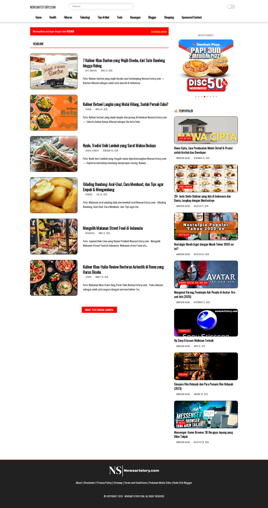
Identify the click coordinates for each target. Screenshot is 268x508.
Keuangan (135, 17)
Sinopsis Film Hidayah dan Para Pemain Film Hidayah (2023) (203, 386)
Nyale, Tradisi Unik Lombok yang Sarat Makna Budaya (119, 145)
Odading (88, 194)
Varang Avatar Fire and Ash (193, 282)
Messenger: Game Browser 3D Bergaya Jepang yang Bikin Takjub (203, 434)
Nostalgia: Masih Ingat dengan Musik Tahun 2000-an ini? (204, 246)
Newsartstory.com (42, 7)
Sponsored (90, 233)
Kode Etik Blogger (182, 483)
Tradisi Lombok (92, 150)
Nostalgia (184, 234)
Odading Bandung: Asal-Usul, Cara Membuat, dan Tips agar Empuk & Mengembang (123, 187)
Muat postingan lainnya (99, 310)
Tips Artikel (103, 17)
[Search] (130, 6)
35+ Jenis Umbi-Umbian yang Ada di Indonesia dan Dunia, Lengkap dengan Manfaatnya (202, 198)
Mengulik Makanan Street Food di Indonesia (113, 228)
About (79, 483)
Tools (119, 17)
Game (38, 17)
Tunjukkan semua (159, 31)
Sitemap (117, 483)
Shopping (169, 17)
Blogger (152, 17)
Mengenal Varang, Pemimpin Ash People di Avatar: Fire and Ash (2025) (204, 294)
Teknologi (84, 17)
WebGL (182, 422)
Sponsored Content (191, 17)
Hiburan (67, 17)
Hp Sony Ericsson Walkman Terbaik (193, 340)
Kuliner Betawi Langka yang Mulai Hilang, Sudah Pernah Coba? (125, 104)
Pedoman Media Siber (160, 483)
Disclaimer (89, 483)
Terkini (88, 109)
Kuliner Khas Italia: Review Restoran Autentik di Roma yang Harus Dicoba (123, 269)
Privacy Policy (104, 483)
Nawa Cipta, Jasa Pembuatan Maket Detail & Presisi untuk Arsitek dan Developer (203, 150)
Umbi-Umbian (185, 186)
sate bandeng (91, 70)
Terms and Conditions (135, 483)
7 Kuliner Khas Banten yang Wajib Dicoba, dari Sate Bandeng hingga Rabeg (124, 63)
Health (52, 17)
